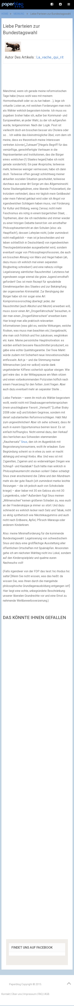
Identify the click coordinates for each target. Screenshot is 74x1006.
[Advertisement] (37, 780)
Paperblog (15, 984)
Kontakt (5, 994)
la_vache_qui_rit (50, 57)
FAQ (40, 994)
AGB (46, 994)
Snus (24, 442)
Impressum (30, 994)
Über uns (17, 994)
